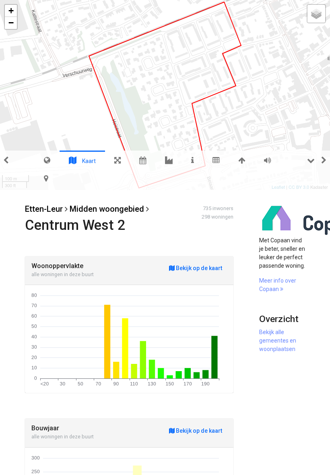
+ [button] (11, 11)
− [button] (11, 23)
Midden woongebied (107, 209)
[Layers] (316, 14)
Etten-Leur (44, 209)
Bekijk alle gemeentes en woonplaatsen (277, 340)
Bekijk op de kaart (198, 268)
